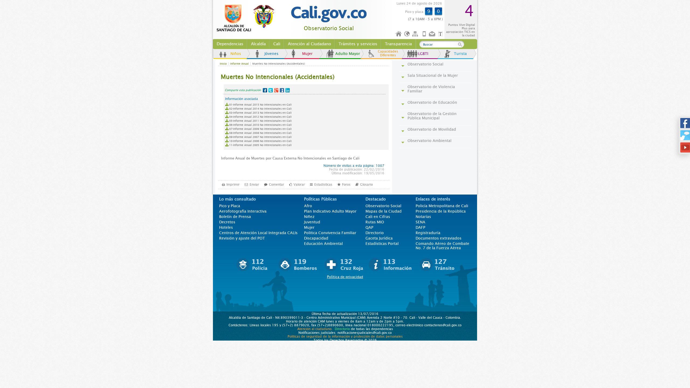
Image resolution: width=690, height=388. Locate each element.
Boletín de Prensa (235, 216)
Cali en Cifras (377, 216)
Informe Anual (239, 63)
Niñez (309, 216)
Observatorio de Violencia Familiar (431, 89)
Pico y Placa (229, 206)
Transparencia (398, 43)
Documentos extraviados (438, 238)
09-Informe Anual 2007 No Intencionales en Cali (260, 137)
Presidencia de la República (441, 211)
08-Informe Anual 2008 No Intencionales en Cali (260, 132)
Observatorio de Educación (432, 102)
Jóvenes (271, 53)
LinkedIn (287, 90)
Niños (235, 53)
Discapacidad (316, 238)
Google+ (276, 90)
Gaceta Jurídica (379, 238)
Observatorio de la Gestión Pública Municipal (432, 116)
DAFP (420, 227)
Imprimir (233, 184)
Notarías (423, 216)
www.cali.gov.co (247, 18)
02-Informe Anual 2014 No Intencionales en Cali (260, 108)
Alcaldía (258, 43)
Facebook (265, 90)
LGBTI (423, 53)
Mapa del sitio (416, 34)
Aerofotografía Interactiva (243, 211)
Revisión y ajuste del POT (242, 238)
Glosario (366, 184)
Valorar (299, 184)
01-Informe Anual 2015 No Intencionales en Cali (260, 104)
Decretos (227, 222)
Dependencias (230, 43)
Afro (308, 206)
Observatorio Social (329, 28)
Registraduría (428, 233)
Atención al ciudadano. (315, 329)
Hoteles (226, 227)
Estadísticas (323, 184)
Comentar (276, 184)
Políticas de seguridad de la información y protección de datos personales (345, 336)
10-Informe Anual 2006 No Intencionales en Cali (260, 141)
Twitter (270, 90)
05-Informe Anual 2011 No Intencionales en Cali (260, 120)
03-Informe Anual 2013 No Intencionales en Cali (260, 112)
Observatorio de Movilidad (432, 129)
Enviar (254, 184)
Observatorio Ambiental (429, 140)
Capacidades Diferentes (388, 53)
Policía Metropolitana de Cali (442, 206)
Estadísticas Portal (382, 243)
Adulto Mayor (347, 53)
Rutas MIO (374, 222)
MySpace (282, 90)
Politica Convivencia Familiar (330, 233)
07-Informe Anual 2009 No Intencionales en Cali (260, 128)
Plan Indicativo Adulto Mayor (330, 211)
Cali (276, 43)
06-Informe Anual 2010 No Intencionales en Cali (260, 124)
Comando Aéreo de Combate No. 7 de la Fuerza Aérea (442, 245)
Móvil (424, 34)
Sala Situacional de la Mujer (433, 75)
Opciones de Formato (441, 34)
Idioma (407, 34)
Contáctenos (432, 34)
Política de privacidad (345, 277)
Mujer (307, 53)
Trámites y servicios (358, 43)
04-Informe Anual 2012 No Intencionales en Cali (260, 116)
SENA (420, 222)
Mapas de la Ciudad (383, 211)
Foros (346, 184)
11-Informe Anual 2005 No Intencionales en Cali (260, 145)
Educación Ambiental (323, 243)
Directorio (374, 233)
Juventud (312, 222)
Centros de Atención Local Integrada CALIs (258, 233)
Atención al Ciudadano (309, 43)
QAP (369, 227)
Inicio (399, 34)
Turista (460, 53)
